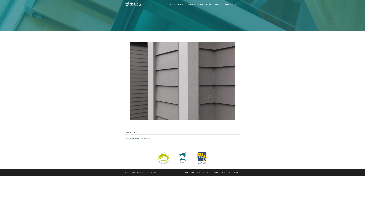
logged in (136, 138)
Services (180, 4)
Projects (191, 4)
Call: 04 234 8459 (231, 4)
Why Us (200, 4)
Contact (219, 4)
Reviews (209, 4)
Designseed (153, 172)
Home (172, 4)
